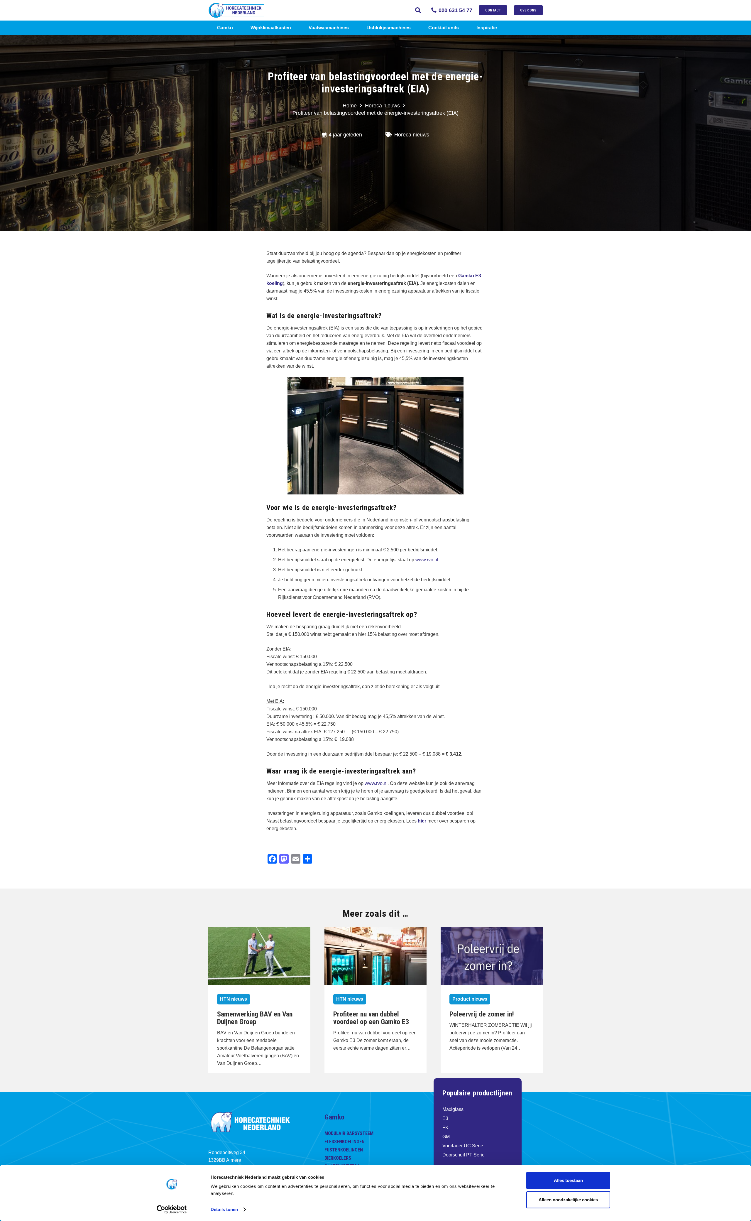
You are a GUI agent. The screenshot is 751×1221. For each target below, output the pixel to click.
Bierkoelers (337, 1158)
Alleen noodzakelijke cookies (568, 1199)
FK (445, 1127)
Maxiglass (453, 1109)
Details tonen (224, 1209)
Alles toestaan (568, 1180)
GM (446, 1136)
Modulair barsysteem (348, 1133)
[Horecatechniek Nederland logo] (244, 10)
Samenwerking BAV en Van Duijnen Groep (254, 1018)
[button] (418, 10)
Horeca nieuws (382, 106)
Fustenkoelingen (343, 1150)
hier (422, 820)
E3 (445, 1118)
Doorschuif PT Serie (463, 1154)
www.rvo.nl (426, 559)
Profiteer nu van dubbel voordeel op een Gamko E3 (371, 1018)
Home (350, 106)
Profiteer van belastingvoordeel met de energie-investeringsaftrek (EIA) (375, 113)
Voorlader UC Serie (462, 1145)
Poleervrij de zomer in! (481, 1014)
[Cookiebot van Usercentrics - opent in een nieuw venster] (171, 1209)
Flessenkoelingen (344, 1141)
